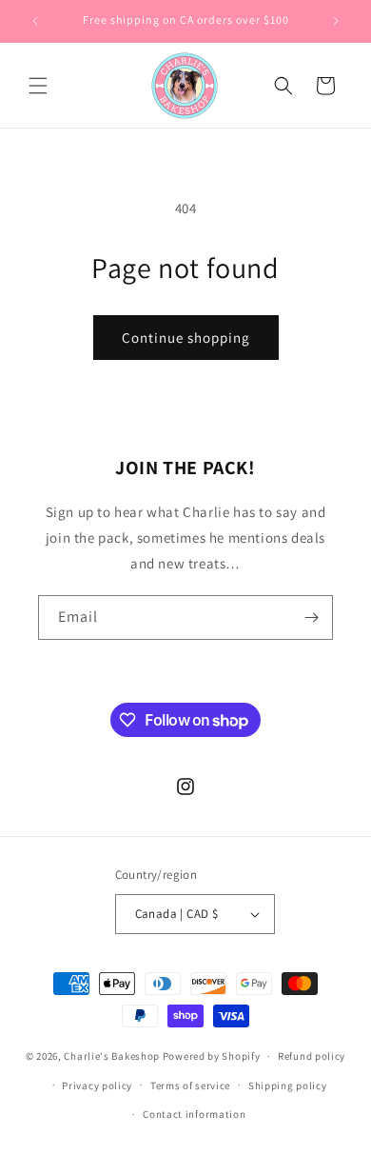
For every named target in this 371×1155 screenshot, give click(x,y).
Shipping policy (287, 1085)
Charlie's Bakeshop (112, 1056)
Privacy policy (97, 1085)
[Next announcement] (336, 21)
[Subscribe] (311, 617)
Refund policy (311, 1056)
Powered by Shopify (212, 1056)
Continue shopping (186, 338)
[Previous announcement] (35, 21)
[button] (38, 86)
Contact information (194, 1114)
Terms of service (190, 1085)
